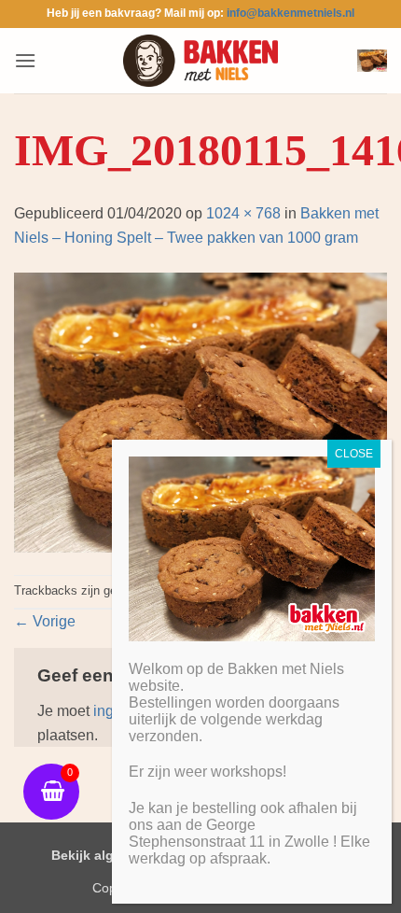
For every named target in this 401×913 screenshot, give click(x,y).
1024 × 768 (243, 213)
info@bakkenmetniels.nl (290, 13)
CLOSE (354, 453)
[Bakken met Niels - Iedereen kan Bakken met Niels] (200, 60)
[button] (25, 60)
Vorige (45, 621)
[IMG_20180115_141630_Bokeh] (200, 411)
